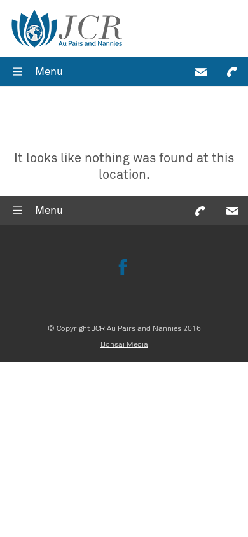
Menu (49, 71)
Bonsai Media (124, 344)
